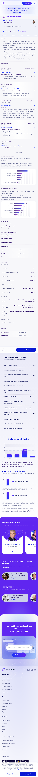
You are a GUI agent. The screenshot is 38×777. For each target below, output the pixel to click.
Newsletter (5, 692)
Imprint (4, 752)
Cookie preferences (8, 740)
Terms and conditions (8, 743)
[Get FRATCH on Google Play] (22, 762)
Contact (4, 749)
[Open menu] (34, 3)
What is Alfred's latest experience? (13, 385)
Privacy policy (6, 746)
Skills (4, 35)
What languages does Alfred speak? (14, 370)
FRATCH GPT (6, 720)
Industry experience (24, 35)
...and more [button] (18, 152)
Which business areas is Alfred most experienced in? (14, 402)
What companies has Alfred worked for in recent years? (17, 391)
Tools (3, 726)
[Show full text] (18, 59)
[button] (23, 31)
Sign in (4, 712)
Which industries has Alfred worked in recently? (17, 408)
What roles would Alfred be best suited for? (16, 381)
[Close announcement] (34, 10)
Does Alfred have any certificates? (13, 423)
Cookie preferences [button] (21, 770)
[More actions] (3, 349)
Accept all (28, 774)
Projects (4, 706)
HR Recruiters (6, 683)
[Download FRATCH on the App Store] (8, 761)
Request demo (26, 3)
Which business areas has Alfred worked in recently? (16, 413)
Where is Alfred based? (10, 365)
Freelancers (5, 700)
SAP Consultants (7, 689)
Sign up (4, 709)
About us (4, 723)
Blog (3, 729)
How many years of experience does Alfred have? (16, 375)
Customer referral (7, 703)
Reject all (10, 774)
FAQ (3, 732)
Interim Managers (7, 686)
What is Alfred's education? (11, 419)
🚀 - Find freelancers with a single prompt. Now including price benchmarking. (17, 10)
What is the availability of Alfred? (13, 428)
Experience (12, 35)
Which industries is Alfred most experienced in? (17, 397)
